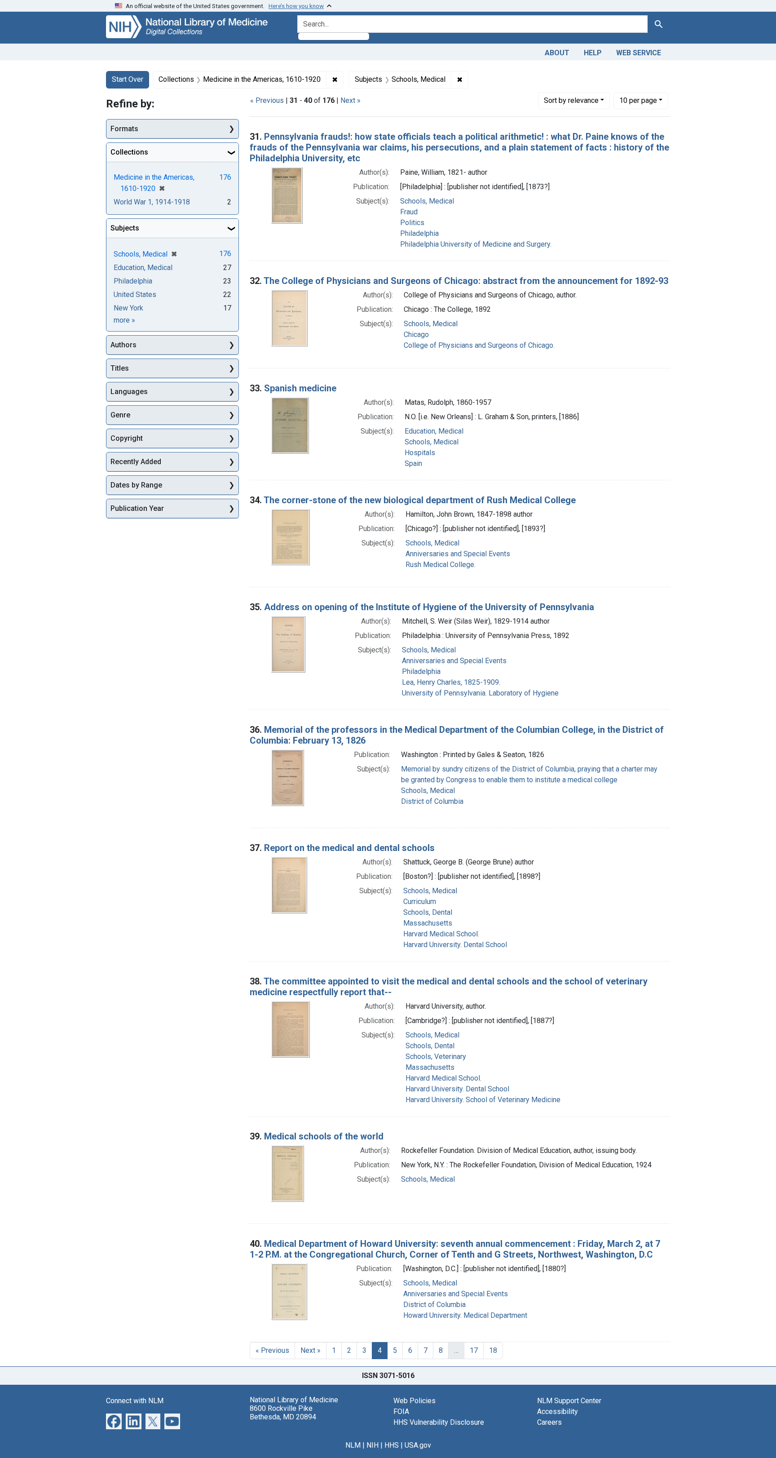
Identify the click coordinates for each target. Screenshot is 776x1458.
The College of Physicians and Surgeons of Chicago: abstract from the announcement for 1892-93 (466, 280)
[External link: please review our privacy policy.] (114, 1420)
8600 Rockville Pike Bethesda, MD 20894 (283, 1412)
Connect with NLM (134, 1400)
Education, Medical (434, 431)
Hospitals (420, 452)
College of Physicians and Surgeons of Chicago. (479, 345)
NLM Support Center (569, 1400)
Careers (549, 1422)
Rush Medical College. (441, 564)
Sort (571, 100)
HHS (391, 1445)
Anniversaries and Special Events (458, 554)
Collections (129, 152)
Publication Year (137, 508)
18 (493, 1350)
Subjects (124, 228)
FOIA (401, 1411)
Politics (412, 222)
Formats (124, 128)
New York (128, 308)
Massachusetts (427, 923)
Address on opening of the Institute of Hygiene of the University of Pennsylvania (429, 607)
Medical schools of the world (324, 1136)
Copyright (126, 438)
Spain (413, 463)
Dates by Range (136, 485)
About (557, 53)
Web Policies (414, 1400)
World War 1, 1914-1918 (152, 202)
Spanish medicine (300, 388)
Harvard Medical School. (441, 934)
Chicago (416, 334)
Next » (350, 100)
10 (638, 100)
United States (135, 294)
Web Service (638, 53)
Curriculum (419, 901)
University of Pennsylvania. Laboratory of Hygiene (480, 693)
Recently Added (135, 461)
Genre (120, 415)
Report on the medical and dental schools (349, 847)
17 (474, 1350)
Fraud (409, 212)
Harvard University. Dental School (455, 944)
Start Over (127, 79)
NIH (372, 1445)
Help (593, 53)
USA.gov (418, 1445)
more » (124, 320)
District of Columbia (432, 801)
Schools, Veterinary (436, 1056)
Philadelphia (419, 233)
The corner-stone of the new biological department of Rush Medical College (420, 500)
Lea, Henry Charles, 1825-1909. (451, 682)
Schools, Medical (427, 201)
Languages (129, 391)
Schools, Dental (427, 912)
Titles (119, 368)
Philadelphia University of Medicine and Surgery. (475, 244)
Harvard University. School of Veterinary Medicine (483, 1099)
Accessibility (557, 1411)
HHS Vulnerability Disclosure (438, 1422)
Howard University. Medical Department (465, 1315)
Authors (123, 345)
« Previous (267, 100)
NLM (353, 1445)
